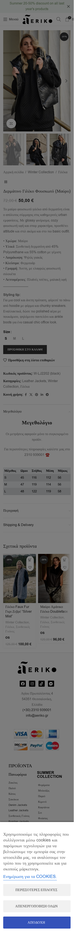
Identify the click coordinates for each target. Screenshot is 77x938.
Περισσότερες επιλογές (36, 890)
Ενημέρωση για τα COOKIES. (30, 876)
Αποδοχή (36, 922)
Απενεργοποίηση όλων (36, 906)
